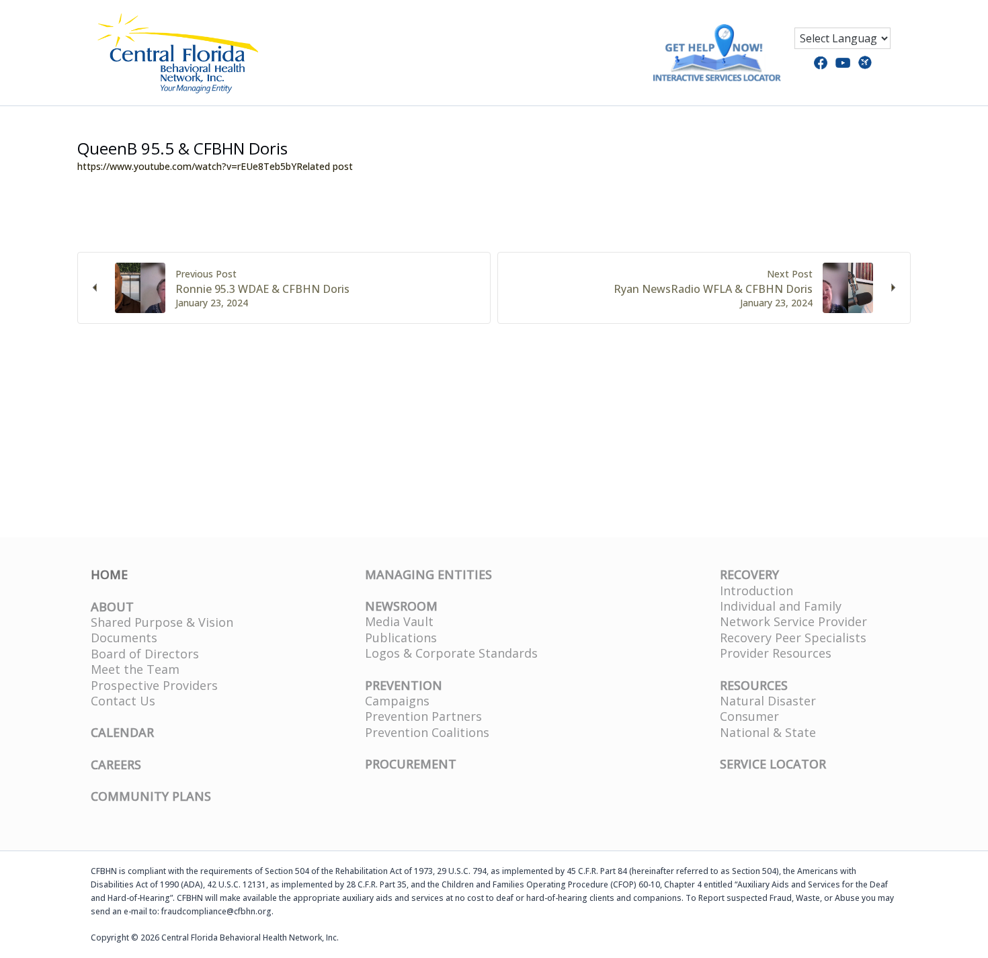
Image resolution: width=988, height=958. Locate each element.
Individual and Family (780, 606)
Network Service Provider (793, 621)
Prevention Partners (423, 716)
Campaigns (397, 701)
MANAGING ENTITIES (428, 574)
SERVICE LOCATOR (773, 764)
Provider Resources (775, 653)
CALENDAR (122, 732)
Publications (401, 637)
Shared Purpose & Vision (162, 622)
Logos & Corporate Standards (451, 653)
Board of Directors (145, 654)
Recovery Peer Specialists (793, 637)
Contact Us (123, 701)
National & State (768, 732)
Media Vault (399, 621)
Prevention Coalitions (427, 732)
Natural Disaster (768, 701)
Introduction (756, 590)
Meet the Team (135, 669)
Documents (124, 637)
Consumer (749, 716)
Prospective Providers (154, 685)
